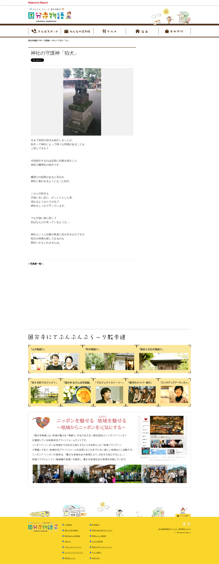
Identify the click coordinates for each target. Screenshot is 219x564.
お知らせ (68, 541)
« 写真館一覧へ (35, 263)
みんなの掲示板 (97, 541)
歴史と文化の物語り (72, 530)
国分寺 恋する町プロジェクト (102, 530)
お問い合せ (96, 558)
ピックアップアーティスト (74, 552)
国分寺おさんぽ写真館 (72, 536)
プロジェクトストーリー (73, 547)
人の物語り (68, 525)
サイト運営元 (96, 552)
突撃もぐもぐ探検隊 (99, 536)
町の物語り (96, 525)
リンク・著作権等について (181, 529)
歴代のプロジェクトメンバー (102, 547)
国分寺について (70, 558)
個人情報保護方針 (164, 529)
